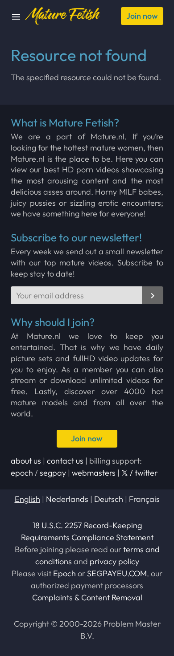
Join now (142, 16)
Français (144, 499)
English (27, 499)
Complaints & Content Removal (87, 597)
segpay (53, 473)
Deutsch (108, 499)
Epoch (64, 573)
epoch (22, 473)
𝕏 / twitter (139, 473)
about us (26, 461)
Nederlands (67, 499)
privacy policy (114, 561)
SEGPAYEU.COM (117, 573)
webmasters (94, 473)
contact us (65, 461)
